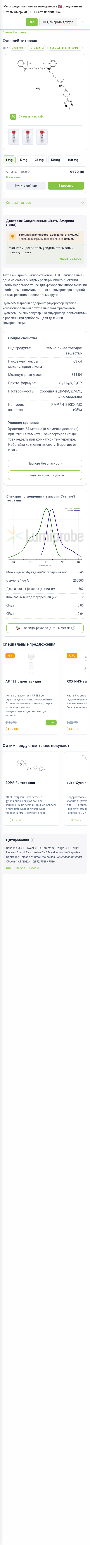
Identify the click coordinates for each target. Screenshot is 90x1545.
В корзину (66, 185)
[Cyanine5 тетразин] (45, 85)
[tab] (9, 160)
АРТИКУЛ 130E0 (16, 171)
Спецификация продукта (45, 475)
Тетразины (36, 47)
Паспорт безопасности (45, 463)
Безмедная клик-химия (65, 47)
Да (32, 22)
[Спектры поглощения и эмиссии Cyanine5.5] (45, 536)
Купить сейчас (26, 185)
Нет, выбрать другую (58, 22)
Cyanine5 (17, 47)
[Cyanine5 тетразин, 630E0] (13, 137)
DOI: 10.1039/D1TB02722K (22, 867)
